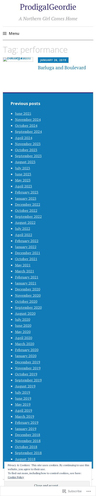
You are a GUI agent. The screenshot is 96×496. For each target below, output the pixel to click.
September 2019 (28, 380)
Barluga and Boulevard (62, 67)
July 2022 (22, 228)
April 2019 (23, 410)
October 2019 (26, 374)
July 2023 (22, 168)
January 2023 (25, 198)
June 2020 (23, 325)
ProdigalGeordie (48, 7)
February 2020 (26, 349)
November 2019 (28, 368)
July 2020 (22, 319)
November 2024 (28, 119)
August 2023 (25, 161)
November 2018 (28, 440)
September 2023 (28, 155)
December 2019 (27, 362)
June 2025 (23, 113)
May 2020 (23, 331)
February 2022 (26, 240)
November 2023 (28, 143)
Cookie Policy (16, 477)
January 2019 (25, 428)
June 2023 (23, 174)
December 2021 (27, 252)
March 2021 (24, 271)
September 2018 (28, 452)
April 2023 (23, 186)
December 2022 (27, 204)
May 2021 (23, 265)
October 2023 (26, 149)
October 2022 (26, 210)
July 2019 (22, 392)
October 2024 (26, 125)
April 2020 (23, 337)
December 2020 (27, 289)
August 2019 (25, 386)
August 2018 (25, 459)
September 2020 (28, 307)
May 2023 (23, 180)
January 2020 (25, 355)
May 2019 (23, 404)
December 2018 (27, 434)
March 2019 (24, 416)
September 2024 (28, 131)
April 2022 (23, 234)
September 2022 (28, 216)
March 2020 (24, 343)
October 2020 (26, 301)
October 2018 (26, 446)
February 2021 (26, 277)
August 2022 (25, 222)
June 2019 (23, 398)
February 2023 (26, 192)
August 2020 (25, 313)
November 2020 (28, 295)
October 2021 (26, 258)
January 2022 (25, 246)
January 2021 (25, 283)
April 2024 (23, 137)
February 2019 (26, 422)
